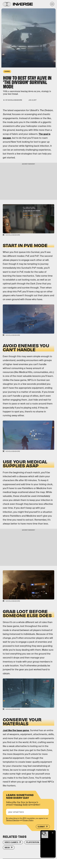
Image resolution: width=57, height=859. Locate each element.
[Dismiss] (52, 832)
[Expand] (43, 832)
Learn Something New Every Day (20, 796)
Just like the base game (16, 730)
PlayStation (32, 842)
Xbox (7, 847)
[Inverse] (22, 4)
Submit (41, 826)
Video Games (11, 842)
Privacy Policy (28, 820)
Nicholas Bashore (15, 100)
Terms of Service (12, 820)
